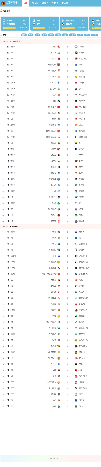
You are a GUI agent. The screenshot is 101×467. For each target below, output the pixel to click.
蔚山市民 (81, 89)
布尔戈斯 (81, 292)
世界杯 (73, 35)
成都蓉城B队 (52, 65)
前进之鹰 (53, 143)
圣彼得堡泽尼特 (83, 298)
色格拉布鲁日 (83, 244)
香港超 (12, 47)
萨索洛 (81, 364)
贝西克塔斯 (82, 358)
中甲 (11, 197)
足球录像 (55, 3)
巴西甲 (12, 382)
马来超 (12, 101)
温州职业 (81, 53)
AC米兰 (81, 370)
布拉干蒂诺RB (51, 382)
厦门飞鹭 (53, 53)
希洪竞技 (53, 292)
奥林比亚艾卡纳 (83, 274)
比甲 (11, 244)
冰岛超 (12, 262)
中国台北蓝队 (83, 107)
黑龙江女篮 (82, 113)
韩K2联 (12, 155)
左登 (54, 191)
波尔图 (54, 406)
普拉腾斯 (81, 322)
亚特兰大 (53, 364)
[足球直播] (11, 3)
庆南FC (81, 167)
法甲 (37, 35)
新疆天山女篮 (52, 113)
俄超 (11, 131)
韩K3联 (12, 83)
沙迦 (54, 256)
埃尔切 (54, 400)
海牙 (80, 143)
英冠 (11, 209)
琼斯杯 (12, 107)
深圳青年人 (52, 197)
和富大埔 (81, 47)
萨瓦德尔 (81, 280)
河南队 (81, 215)
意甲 (51, 35)
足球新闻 (65, 3)
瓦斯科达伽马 (83, 388)
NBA (80, 35)
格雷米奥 (81, 382)
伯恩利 (81, 209)
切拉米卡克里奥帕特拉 (49, 274)
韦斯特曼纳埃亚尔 (84, 268)
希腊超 (12, 232)
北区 (54, 47)
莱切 (80, 238)
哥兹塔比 (53, 346)
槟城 (54, 101)
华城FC (81, 155)
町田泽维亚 (52, 179)
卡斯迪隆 (53, 280)
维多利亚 (53, 394)
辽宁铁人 (53, 215)
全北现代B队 (52, 89)
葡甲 (11, 119)
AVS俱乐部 (82, 119)
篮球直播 (45, 3)
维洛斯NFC (82, 232)
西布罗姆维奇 (52, 209)
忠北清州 (53, 167)
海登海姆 (81, 191)
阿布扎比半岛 (83, 256)
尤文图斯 (81, 250)
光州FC (53, 149)
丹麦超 (12, 125)
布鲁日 (54, 244)
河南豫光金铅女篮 (50, 137)
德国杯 (12, 191)
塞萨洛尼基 (52, 334)
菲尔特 (54, 203)
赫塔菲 (54, 316)
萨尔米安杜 (52, 328)
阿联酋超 (13, 256)
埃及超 (12, 274)
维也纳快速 (82, 304)
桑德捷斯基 (52, 125)
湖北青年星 (82, 77)
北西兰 (81, 125)
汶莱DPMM (82, 101)
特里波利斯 (82, 352)
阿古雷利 (53, 310)
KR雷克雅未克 (83, 310)
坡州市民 (81, 185)
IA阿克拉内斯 (52, 262)
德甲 (44, 35)
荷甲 (11, 143)
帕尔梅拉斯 (52, 388)
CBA (87, 35)
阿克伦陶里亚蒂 (51, 131)
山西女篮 (53, 95)
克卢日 (54, 340)
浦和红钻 (81, 179)
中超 (65, 35)
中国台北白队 (52, 107)
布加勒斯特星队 (83, 340)
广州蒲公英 (52, 59)
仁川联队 (81, 149)
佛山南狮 (81, 221)
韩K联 (12, 149)
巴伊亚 (81, 394)
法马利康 (81, 286)
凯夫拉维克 (52, 268)
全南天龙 (53, 155)
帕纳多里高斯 (52, 352)
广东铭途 (81, 71)
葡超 (11, 286)
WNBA (95, 35)
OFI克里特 (53, 232)
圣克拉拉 (53, 286)
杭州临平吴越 (52, 71)
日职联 (12, 179)
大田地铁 (81, 83)
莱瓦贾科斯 (82, 334)
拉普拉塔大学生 (83, 328)
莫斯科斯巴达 (52, 298)
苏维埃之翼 (82, 131)
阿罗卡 (81, 406)
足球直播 (34, 3)
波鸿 (80, 203)
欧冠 (58, 35)
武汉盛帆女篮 (83, 137)
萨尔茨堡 (53, 304)
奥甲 (11, 304)
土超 (11, 346)
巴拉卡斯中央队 (51, 322)
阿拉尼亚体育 (52, 358)
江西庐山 (81, 65)
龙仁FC (81, 173)
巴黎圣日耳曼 (83, 376)
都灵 (54, 370)
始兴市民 (53, 83)
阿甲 (11, 322)
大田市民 (53, 161)
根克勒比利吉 (83, 346)
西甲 (23, 35)
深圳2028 (53, 77)
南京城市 (81, 197)
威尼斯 (54, 238)
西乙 (11, 280)
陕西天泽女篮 (83, 95)
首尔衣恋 (53, 185)
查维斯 (54, 119)
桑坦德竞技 (82, 316)
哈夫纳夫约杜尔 (83, 262)
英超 (30, 35)
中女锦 (12, 95)
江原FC (81, 161)
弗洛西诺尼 (52, 250)
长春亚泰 (53, 221)
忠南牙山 (53, 173)
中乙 (11, 53)
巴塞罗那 (81, 400)
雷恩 (54, 376)
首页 (25, 3)
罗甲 (11, 340)
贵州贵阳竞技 (83, 59)
